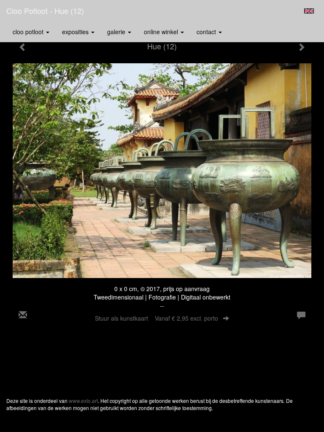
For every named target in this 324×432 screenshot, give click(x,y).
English (309, 11)
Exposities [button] (76, 31)
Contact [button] (207, 31)
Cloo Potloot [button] (29, 31)
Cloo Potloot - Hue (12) (45, 10)
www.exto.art (83, 400)
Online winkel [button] (162, 31)
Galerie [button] (117, 31)
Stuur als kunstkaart (156, 318)
